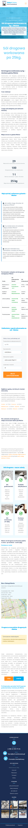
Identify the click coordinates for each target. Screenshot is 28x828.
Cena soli (14, 770)
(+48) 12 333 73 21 (14, 749)
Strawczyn (13, 404)
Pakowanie (14, 772)
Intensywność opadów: (8, 356)
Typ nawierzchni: (7, 349)
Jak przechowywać (14, 785)
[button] (3, 601)
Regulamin (20, 825)
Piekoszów (15, 409)
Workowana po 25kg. (14, 767)
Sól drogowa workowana (13, 18)
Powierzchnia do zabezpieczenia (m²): (12, 341)
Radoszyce (3, 409)
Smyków (3, 404)
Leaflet (13, 618)
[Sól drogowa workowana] (9, 3)
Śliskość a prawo (14, 793)
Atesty (14, 777)
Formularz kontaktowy (16, 759)
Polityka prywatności (10, 825)
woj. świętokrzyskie (11, 20)
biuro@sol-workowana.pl (16, 754)
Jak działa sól (14, 791)
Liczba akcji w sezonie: (8, 364)
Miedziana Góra (4, 406)
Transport (14, 775)
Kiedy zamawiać (14, 788)
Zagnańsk (17, 406)
